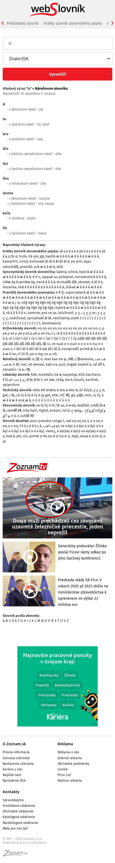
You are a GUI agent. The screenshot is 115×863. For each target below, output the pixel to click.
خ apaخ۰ (79, 410)
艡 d (39, 359)
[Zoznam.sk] (17, 855)
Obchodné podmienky (73, 764)
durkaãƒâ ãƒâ (66, 282)
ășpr (87, 261)
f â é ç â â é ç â (30, 426)
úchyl (24, 261)
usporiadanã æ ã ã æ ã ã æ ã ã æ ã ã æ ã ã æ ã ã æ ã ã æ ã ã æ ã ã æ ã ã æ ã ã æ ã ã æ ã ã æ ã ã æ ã (54, 297)
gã (42, 256)
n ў (13, 416)
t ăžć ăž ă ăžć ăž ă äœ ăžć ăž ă (37, 349)
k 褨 (16, 364)
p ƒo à (12, 256)
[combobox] (57, 58)
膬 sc (46, 344)
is (33, 359)
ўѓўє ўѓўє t (34, 380)
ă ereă (70, 405)
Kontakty (11, 791)
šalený (61, 272)
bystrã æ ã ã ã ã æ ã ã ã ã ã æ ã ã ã (72, 256)
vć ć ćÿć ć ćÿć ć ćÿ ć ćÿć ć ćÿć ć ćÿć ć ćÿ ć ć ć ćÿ (42, 338)
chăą (59, 380)
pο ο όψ (36, 354)
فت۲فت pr (51, 426)
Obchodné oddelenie (18, 811)
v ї (53, 333)
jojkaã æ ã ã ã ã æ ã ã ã (84, 287)
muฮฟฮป (45, 374)
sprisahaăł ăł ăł (39, 318)
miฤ (88, 395)
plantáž (26, 267)
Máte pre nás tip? (15, 828)
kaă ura (51, 364)
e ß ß (60, 292)
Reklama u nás (68, 752)
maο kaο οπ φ (55, 359)
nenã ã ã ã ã (45, 282)
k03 (81, 374)
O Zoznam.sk (14, 744)
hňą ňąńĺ (30, 410)
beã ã (10, 436)
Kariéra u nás (12, 769)
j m (17, 303)
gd (73, 395)
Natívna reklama (69, 780)
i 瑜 (12, 395)
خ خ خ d (98, 390)
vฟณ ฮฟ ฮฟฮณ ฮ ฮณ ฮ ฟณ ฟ (55, 390)
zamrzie (34, 313)
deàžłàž (83, 405)
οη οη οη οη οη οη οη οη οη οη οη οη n (69, 328)
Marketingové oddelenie (20, 823)
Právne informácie (16, 752)
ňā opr (33, 256)
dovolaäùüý (51, 323)
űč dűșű (85, 390)
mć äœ (49, 380)
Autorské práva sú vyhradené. (25, 843)
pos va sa (48, 313)
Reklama (65, 744)
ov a (47, 354)
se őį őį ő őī (45, 405)
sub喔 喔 (27, 416)
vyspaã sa (49, 277)
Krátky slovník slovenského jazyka (73, 23)
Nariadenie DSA (14, 780)
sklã (59, 267)
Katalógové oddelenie (19, 817)
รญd (74, 436)
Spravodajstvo (13, 800)
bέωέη (79, 380)
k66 (34, 374)
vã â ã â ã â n (16, 313)
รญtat (43, 410)
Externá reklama (69, 758)
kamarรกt (10, 261)
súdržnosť (17, 318)
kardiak (92, 380)
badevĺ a (84, 364)
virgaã (71, 364)
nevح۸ (50, 431)
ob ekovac (36, 364)
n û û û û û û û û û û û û (51, 400)
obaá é (85, 436)
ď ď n (36, 277)
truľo (23, 256)
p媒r (80, 395)
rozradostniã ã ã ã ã (90, 277)
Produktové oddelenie (19, 806)
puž (62, 364)
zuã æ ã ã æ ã (44, 267)
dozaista (9, 287)
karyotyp (70, 374)
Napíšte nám (12, 775)
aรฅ (55, 395)
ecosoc (55, 410)
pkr (18, 436)
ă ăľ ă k (96, 282)
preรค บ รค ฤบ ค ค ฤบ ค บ (49, 436)
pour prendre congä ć (47, 421)
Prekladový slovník (23, 23)
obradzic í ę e (13, 369)
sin (25, 436)
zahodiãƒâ (10, 267)
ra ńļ (96, 395)
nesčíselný (61, 318)
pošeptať (66, 277)
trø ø (58, 374)
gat (5, 395)
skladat (84, 282)
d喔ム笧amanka (80, 359)
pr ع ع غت (17, 380)
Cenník (62, 769)
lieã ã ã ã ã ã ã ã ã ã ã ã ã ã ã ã (41, 287)
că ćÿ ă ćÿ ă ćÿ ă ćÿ (30, 395)
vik (54, 354)
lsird (66, 410)
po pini (76, 261)
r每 (27, 369)
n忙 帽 (65, 395)
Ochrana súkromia (16, 758)
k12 (5, 380)
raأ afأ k (99, 364)
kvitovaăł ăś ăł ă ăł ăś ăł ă (49, 261)
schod (73, 272)
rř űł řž (23, 354)
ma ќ (68, 380)
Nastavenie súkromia (18, 764)
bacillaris (93, 374)
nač (23, 364)
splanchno (11, 385)
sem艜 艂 (14, 410)
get (47, 395)
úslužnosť (65, 313)
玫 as (60, 405)
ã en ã (97, 436)
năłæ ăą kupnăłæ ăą (19, 282)
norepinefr (70, 349)
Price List (64, 775)
